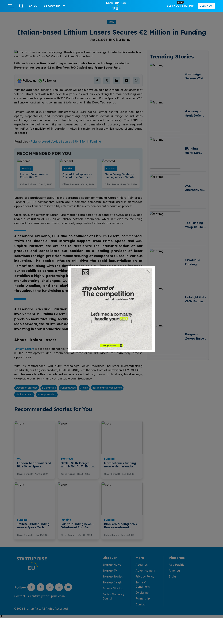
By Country (52, 5)
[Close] (149, 272)
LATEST (34, 5)
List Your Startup (180, 4)
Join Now (206, 6)
